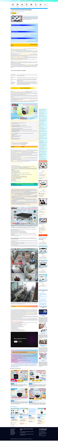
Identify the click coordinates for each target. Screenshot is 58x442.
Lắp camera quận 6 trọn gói (42, 432)
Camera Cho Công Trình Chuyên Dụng (42, 132)
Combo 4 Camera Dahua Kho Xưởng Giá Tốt (43, 281)
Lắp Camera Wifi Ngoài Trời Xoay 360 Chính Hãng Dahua (43, 142)
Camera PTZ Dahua (41, 112)
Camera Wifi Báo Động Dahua (42, 120)
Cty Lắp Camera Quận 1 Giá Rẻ (28, 363)
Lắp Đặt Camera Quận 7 (34, 363)
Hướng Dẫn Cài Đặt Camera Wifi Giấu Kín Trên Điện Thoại (43, 346)
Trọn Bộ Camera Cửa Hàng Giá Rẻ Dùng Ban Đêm (29, 365)
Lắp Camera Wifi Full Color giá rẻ (42, 135)
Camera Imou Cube (41, 136)
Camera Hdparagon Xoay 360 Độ (42, 159)
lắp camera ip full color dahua (42, 113)
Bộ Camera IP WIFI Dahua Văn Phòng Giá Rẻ (43, 267)
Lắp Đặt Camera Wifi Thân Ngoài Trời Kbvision (43, 138)
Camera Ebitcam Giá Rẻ (21, 36)
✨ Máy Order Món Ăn (41, 293)
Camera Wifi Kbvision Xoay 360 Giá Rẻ (15, 33)
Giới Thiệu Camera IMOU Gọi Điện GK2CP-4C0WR (16, 364)
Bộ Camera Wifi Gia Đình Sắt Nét (42, 169)
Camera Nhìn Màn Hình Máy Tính (42, 133)
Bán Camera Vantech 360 (41, 156)
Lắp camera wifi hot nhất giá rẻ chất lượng (22, 41)
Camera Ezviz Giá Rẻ (41, 140)
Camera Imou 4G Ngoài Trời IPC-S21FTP (15, 399)
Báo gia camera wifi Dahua (22, 27)
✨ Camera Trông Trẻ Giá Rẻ (42, 299)
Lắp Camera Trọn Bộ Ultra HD (23, 40)
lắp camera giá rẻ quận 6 (42, 435)
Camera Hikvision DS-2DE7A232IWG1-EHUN (40, 416)
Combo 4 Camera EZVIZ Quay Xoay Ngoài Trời (14, 416)
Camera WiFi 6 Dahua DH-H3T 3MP (24, 415)
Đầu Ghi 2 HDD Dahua (41, 115)
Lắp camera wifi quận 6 (42, 431)
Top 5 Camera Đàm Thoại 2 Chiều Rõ (23, 28)
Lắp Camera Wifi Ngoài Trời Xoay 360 (43, 148)
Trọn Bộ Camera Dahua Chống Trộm (15, 40)
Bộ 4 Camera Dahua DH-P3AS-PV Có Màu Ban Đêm (43, 253)
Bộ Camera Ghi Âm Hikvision (14, 41)
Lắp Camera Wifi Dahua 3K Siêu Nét (33, 33)
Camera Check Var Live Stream (14, 28)
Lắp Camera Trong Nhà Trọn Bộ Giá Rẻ (31, 40)
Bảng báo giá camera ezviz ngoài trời (15, 29)
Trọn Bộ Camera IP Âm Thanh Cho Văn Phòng (21, 9)
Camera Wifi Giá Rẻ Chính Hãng (14, 36)
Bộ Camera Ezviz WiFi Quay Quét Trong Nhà (42, 239)
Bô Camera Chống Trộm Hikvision (42, 109)
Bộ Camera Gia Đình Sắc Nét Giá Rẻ (42, 187)
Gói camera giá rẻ (14, 406)
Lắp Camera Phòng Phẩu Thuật (42, 128)
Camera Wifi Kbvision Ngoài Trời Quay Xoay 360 (42, 155)
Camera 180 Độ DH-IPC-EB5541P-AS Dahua (34, 400)
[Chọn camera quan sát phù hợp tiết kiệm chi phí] (47, 5)
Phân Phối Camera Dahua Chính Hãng (43, 315)
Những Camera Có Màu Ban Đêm (23, 29)
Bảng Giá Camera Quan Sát (26, 364)
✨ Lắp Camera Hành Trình (42, 300)
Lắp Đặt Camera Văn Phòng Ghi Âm (20, 365)
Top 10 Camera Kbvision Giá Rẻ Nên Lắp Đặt (43, 333)
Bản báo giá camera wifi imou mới (29, 27)
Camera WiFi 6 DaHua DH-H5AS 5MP (32, 414)
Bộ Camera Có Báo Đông (41, 110)
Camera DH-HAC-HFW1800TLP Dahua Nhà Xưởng (16, 382)
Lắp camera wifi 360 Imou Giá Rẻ (42, 151)
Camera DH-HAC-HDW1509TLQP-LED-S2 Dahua (34, 382)
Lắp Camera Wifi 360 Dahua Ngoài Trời (24, 33)
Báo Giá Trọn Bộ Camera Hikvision (42, 360)
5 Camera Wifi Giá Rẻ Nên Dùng (14, 27)
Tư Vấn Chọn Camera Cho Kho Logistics (42, 125)
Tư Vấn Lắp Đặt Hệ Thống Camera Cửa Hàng (19, 363)
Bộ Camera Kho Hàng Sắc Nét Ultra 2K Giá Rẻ (43, 205)
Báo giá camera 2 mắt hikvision (30, 28)
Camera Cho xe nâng (41, 123)
